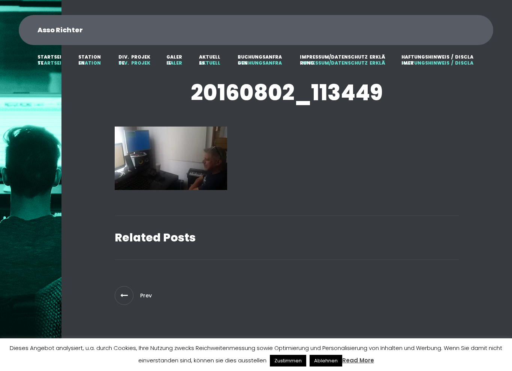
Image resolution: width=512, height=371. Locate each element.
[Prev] (124, 295)
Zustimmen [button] (288, 360)
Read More (358, 360)
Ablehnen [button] (326, 360)
